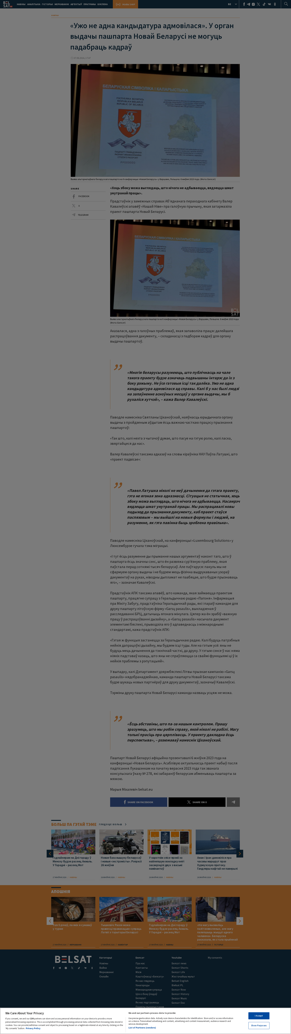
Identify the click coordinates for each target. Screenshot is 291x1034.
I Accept (259, 1015)
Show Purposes (259, 1025)
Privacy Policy (33, 1028)
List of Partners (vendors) (142, 1027)
